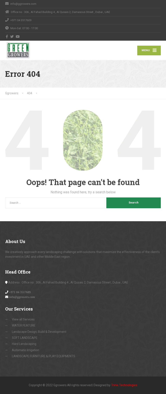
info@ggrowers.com (22, 296)
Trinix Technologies (124, 385)
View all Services (23, 319)
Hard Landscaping (24, 344)
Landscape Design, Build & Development (39, 331)
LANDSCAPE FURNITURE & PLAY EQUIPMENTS (43, 356)
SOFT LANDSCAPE (24, 338)
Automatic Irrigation (25, 350)
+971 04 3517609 (20, 292)
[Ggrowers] (18, 50)
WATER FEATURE (23, 325)
